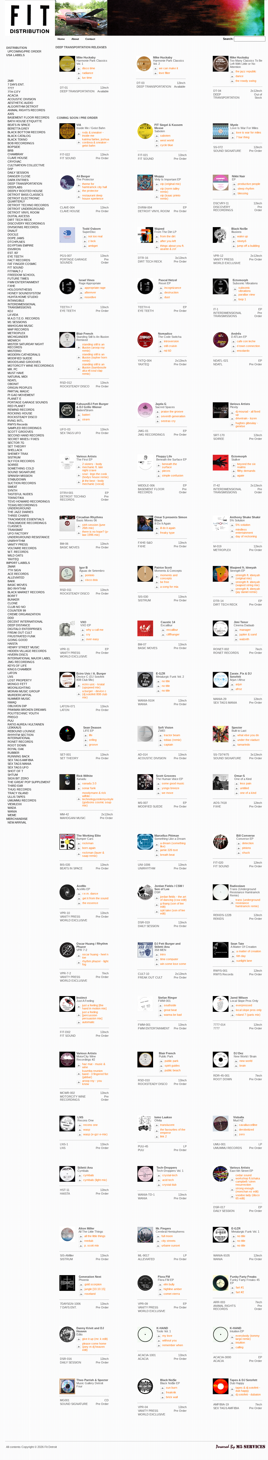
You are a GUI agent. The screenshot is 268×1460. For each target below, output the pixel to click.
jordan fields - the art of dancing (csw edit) (173, 898)
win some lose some (173, 963)
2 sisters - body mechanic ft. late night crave (92, 467)
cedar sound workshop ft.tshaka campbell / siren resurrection (248, 1180)
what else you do (248, 735)
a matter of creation (248, 951)
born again (89, 847)
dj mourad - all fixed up (248, 413)
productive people (249, 183)
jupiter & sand (248, 634)
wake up (242, 236)
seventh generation (173, 416)
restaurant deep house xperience (92, 197)
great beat (170, 1010)
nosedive (90, 297)
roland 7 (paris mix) (248, 1014)
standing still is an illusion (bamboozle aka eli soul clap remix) (94, 369)
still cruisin (170, 345)
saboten (165, 135)
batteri (86, 414)
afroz (239, 689)
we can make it (168, 68)
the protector (90, 190)
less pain (245, 783)
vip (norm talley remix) (170, 190)
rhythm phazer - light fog (95, 963)
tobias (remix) (172, 739)
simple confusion (172, 475)
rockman (87, 843)
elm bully (169, 1284)
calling (239, 1347)
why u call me (94, 629)
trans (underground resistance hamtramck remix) (248, 903)
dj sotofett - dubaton (248, 1394)
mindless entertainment (244, 531)
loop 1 (242, 299)
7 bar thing (242, 137)
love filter (164, 72)
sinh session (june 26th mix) (93, 526)
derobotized (246, 1129)
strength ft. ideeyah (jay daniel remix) (248, 590)
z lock (92, 241)
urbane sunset (170, 1245)
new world (245, 1060)
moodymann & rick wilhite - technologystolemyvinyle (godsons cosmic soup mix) (97, 799)
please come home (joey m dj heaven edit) (94, 1346)
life (90, 735)
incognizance (172, 287)
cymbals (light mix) (95, 1179)
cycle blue (166, 145)
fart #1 (240, 1287)
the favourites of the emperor (172, 1131)
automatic (88, 1022)
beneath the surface (169, 465)
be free (164, 582)
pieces (166, 470)
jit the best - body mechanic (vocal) (93, 482)
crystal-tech (169, 1175)
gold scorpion (93, 1284)
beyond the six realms (246, 465)
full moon (167, 1236)
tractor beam (172, 735)
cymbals (88, 1175)
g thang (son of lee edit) (172, 905)
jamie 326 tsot (169, 850)
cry (88, 634)
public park (171, 1060)
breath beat (167, 854)
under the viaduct (248, 739)
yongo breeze (170, 788)
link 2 (163, 1136)
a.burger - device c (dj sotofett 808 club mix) (94, 694)
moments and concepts (168, 577)
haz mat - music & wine (93, 1065)
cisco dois (91, 579)
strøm (86, 419)
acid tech (168, 1179)
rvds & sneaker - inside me (93, 134)
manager (245, 629)
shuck (246, 852)
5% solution (243, 524)
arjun (239, 684)
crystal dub (169, 1184)
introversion (171, 341)
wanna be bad (173, 1014)
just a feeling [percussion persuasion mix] (92, 1015)
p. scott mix (91, 1245)
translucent (167, 1124)
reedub (88, 1240)
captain (168, 744)
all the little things (94, 1236)
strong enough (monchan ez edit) (247, 1190)
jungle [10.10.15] (95, 1289)
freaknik (171, 1392)
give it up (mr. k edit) (95, 1338)
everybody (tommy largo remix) (248, 1337)
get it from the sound (95, 898)
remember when (172, 1345)
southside (170, 1005)
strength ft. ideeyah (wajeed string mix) (248, 583)
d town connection (248, 345)
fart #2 (240, 1292)
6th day (241, 956)
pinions (246, 847)
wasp (86, 1129)
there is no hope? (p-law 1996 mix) (95, 533)
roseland (90, 1293)
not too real (95, 236)
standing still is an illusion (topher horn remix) (94, 357)
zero (242, 1134)
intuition (240, 1342)
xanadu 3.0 (89, 783)
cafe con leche (246, 341)
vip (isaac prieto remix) (170, 197)
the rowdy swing (246, 80)
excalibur (172, 629)
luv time (87, 77)
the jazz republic (246, 71)
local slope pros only (249, 1010)
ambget (93, 245)
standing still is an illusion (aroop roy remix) (93, 347)
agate (240, 475)
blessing (243, 193)
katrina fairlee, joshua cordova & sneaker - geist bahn (95, 142)
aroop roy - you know (92, 1082)
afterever (90, 292)
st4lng (93, 739)
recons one (90, 1124)
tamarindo (243, 744)
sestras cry (168, 421)
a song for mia (169, 586)
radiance (87, 72)
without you (169, 1340)
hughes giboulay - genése (247, 424)
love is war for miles (248, 132)
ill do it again (167, 528)
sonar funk (89, 788)
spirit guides (172, 1065)
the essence (90, 903)
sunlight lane (244, 960)
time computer (169, 959)
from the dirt (167, 236)
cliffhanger (173, 634)
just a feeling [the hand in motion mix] (94, 1007)
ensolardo (243, 350)
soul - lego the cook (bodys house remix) (95, 475)
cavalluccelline (248, 1124)
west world (167, 140)
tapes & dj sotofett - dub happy (248, 1389)
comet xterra (172, 1293)
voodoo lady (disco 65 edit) (248, 1197)
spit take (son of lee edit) (172, 912)
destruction (171, 292)
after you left (168, 241)
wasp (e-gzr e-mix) (95, 1134)
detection (248, 843)
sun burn (171, 1387)
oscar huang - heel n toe (95, 956)
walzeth (244, 639)
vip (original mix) (170, 183)
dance (239, 76)
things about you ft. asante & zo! (172, 247)
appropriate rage (95, 287)
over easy (92, 639)
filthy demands (246, 470)
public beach (173, 1070)
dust (167, 297)
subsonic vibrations (244, 289)
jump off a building (248, 245)
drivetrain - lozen (246, 418)
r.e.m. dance (90, 893)
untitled (244, 788)
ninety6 (241, 241)
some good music (173, 783)
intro (163, 954)
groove (93, 744)
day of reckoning (246, 536)
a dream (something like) (173, 845)
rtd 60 (167, 350)
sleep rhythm (246, 188)
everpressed (244, 1005)
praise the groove (172, 411)
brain (242, 1065)
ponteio (89, 575)
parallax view (246, 294)
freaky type (167, 532)
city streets (168, 1240)
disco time (88, 68)
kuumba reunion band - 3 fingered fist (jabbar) (95, 1074)
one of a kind (248, 792)
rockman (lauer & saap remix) (93, 854)
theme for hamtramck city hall (94, 185)
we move (167, 792)
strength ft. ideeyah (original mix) (248, 577)
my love (167, 1335)
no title (166, 681)
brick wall (172, 1397)
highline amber (173, 1289)
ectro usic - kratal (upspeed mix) (93, 686)
